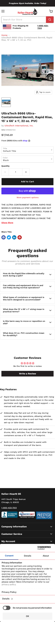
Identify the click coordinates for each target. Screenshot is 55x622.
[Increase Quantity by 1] (26, 172)
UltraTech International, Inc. (19, 125)
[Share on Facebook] (3, 237)
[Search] (50, 19)
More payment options (27, 197)
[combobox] (23, 19)
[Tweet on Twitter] (9, 237)
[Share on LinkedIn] (14, 237)
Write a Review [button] (27, 373)
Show (7, 222)
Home (4, 35)
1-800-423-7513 (9, 508)
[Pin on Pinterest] (19, 237)
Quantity (5, 166)
